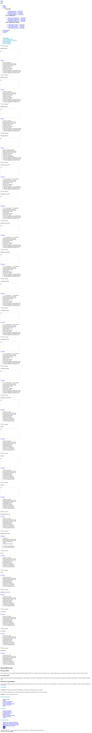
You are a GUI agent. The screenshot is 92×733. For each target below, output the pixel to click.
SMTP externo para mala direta (9, 725)
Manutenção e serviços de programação (11, 724)
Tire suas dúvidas (6, 30)
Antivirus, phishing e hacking (9, 715)
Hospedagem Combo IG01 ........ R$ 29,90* (16, 17)
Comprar (2, 60)
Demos (4, 700)
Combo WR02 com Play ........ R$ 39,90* (16, 25)
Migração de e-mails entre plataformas (10, 722)
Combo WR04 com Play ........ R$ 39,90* (16, 28)
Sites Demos (5, 31)
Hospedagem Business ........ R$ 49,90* (16, 14)
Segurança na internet (7, 710)
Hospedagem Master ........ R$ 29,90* (15, 12)
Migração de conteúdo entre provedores (11, 723)
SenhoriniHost (11, 731)
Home (4, 5)
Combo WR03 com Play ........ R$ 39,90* (16, 26)
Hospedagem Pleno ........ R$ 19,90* (15, 11)
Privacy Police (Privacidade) (8, 703)
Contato (4, 32)
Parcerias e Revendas (7, 704)
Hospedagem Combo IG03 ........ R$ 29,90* (16, 20)
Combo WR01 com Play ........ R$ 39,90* (16, 24)
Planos (4, 7)
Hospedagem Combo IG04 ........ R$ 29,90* (16, 21)
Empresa (4, 6)
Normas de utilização (7, 702)
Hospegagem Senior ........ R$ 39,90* (15, 13)
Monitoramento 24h (7, 716)
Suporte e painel (6, 699)
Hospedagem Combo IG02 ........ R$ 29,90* (16, 19)
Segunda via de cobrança (8, 701)
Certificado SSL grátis (7, 713)
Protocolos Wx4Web (7, 711)
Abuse (4, 717)
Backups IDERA (6, 714)
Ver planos (3, 176)
